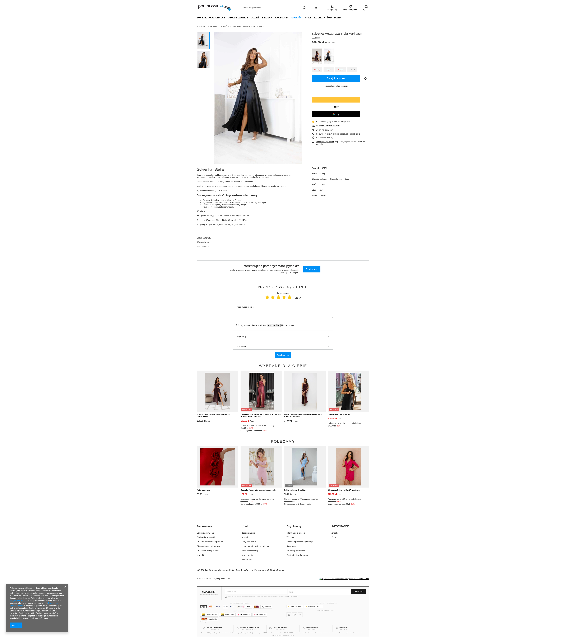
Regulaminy (294, 526)
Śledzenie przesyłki (206, 537)
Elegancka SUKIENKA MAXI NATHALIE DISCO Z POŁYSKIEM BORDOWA (261, 415)
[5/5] (290, 297)
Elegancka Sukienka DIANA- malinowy (344, 490)
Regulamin (292, 546)
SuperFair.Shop (295, 606)
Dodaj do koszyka (336, 78)
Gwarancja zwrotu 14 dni (249, 627)
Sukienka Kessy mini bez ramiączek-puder (258, 490)
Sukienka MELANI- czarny (339, 414)
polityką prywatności (292, 596)
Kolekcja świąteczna (328, 17)
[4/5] (284, 297)
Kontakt (200, 555)
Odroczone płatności (325, 142)
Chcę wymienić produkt (207, 550)
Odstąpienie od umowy (297, 555)
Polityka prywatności (296, 550)
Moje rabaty (247, 555)
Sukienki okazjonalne (211, 17)
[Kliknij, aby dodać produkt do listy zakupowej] (365, 78)
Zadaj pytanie (312, 269)
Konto (245, 526)
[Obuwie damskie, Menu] (249, 17)
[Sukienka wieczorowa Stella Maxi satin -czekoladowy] (217, 391)
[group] (258, 98)
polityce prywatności (18, 601)
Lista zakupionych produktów (255, 546)
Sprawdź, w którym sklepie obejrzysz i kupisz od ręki (339, 134)
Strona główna (212, 26)
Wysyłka (290, 537)
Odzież (255, 17)
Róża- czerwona (203, 490)
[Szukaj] (304, 7)
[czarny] (329, 57)
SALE (308, 17)
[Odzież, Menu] (260, 17)
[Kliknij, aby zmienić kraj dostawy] (317, 8)
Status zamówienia (205, 533)
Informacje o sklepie (296, 533)
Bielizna (267, 17)
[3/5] (278, 297)
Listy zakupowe (249, 541)
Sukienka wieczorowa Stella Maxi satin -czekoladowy (213, 415)
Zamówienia (204, 526)
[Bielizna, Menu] (273, 17)
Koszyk (245, 537)
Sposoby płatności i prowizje (300, 541)
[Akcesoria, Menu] (290, 17)
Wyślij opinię (283, 355)
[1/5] (267, 297)
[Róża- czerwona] (217, 467)
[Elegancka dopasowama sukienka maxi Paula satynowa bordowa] (305, 391)
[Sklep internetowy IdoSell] (344, 579)
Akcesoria (281, 17)
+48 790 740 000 (205, 570)
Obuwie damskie (238, 17)
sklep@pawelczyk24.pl (224, 570)
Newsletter (247, 559)
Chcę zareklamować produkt (210, 541)
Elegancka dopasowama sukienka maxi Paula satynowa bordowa (303, 415)
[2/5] (273, 297)
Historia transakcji (250, 550)
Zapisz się (358, 591)
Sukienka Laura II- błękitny (295, 490)
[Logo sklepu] (214, 8)
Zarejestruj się (248, 533)
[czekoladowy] (317, 57)
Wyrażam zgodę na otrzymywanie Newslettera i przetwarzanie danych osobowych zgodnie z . (263, 596)
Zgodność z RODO (314, 606)
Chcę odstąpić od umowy (208, 546)
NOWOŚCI (296, 17)
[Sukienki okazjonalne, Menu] (226, 17)
